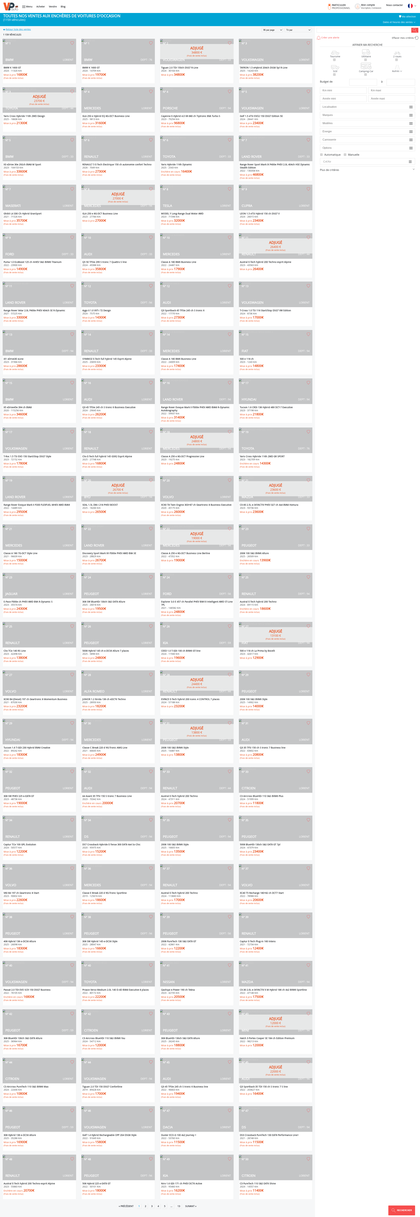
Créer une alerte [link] (330, 37)
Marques (408, 115)
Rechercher (414, 30)
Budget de (326, 81)
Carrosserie (406, 139)
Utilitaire (366, 56)
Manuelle (353, 154)
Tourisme (335, 56)
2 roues (397, 56)
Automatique (332, 154)
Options (408, 148)
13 (179, 1206)
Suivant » (190, 1206)
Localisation (406, 107)
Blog (63, 6)
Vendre (53, 6)
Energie (408, 131)
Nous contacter (394, 5)
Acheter (40, 6)
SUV (335, 71)
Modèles (408, 123)
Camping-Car (366, 71)
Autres (396, 71)
